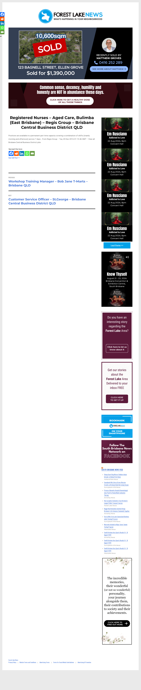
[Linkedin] (21, 153)
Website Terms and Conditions (27, 662)
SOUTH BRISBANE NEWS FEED (112, 469)
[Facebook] (11, 153)
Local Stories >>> (117, 245)
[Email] (32, 153)
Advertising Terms (45, 662)
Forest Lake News (13, 660)
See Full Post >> (14, 157)
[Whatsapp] (27, 153)
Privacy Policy (12, 662)
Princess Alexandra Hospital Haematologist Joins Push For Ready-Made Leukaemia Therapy (116, 492)
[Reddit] (16, 153)
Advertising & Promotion (84, 662)
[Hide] (1, 36)
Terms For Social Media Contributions (63, 662)
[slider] (119, 305)
